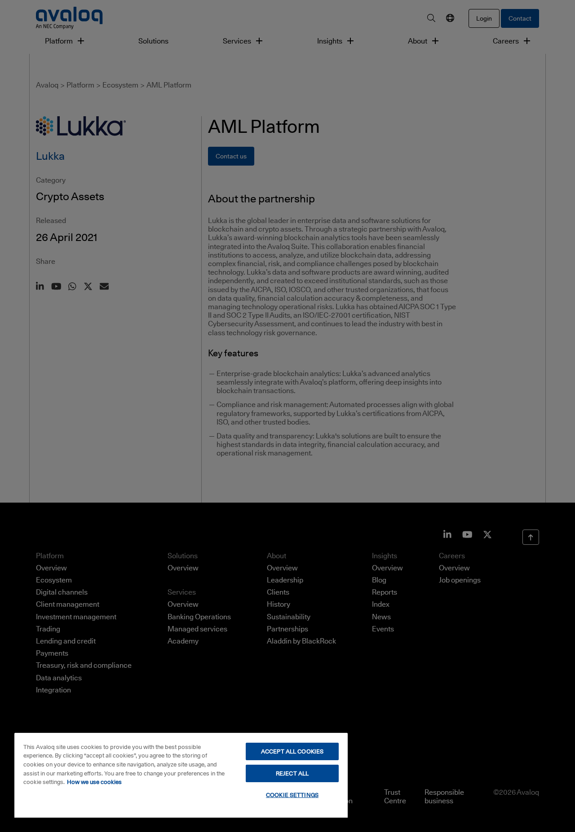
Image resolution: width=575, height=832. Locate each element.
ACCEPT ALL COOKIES (292, 751)
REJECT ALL (292, 773)
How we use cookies (94, 781)
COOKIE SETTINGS (292, 794)
